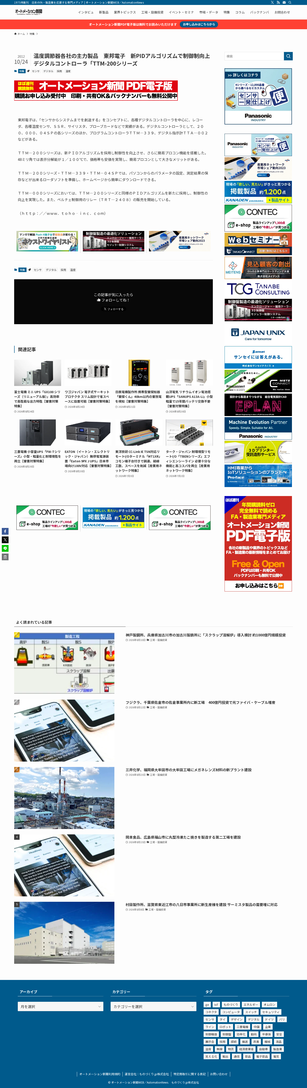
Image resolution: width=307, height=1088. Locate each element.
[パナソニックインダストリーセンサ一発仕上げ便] (258, 123)
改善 (256, 1041)
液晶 (279, 1041)
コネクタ (211, 1012)
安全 (279, 1034)
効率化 (241, 1034)
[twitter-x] (272, 2)
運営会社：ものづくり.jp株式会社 (147, 1074)
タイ (222, 1019)
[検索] (290, 2)
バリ (282, 1019)
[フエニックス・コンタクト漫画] (47, 250)
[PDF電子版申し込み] (96, 99)
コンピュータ (231, 1012)
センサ (36, 71)
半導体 (266, 1034)
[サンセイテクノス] (258, 367)
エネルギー (251, 1004)
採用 (59, 71)
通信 (237, 1056)
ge (207, 1004)
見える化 (211, 1056)
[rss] (278, 2)
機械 (267, 1041)
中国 (257, 1027)
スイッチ (251, 1012)
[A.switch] (258, 462)
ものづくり (231, 1004)
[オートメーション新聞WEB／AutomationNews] (28, 12)
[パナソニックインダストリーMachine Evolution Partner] (258, 438)
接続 (234, 1041)
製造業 (277, 1049)
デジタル (48, 71)
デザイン (236, 1019)
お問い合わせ (219, 1074)
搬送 (245, 1041)
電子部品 (262, 1056)
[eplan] (258, 414)
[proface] (258, 485)
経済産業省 (246, 1049)
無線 (219, 1049)
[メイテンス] (258, 277)
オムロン (269, 1004)
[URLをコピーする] (5, 557)
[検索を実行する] (288, 56)
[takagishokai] (258, 254)
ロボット (225, 1027)
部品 (248, 1056)
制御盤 (226, 1034)
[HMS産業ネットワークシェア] (180, 250)
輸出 (225, 1056)
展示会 (209, 1041)
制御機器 (211, 1034)
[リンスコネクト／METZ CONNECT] (258, 391)
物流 (231, 1049)
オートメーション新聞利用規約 (99, 1074)
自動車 (263, 1049)
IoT (216, 1004)
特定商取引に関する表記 (190, 1074)
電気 (276, 1056)
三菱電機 (242, 1027)
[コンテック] (47, 528)
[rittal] (113, 250)
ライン (209, 1027)
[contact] (284, 2)
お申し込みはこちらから (199, 24)
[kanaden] (113, 526)
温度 (68, 71)
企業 (268, 1027)
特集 (21, 71)
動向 (254, 1034)
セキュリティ (271, 1012)
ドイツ (269, 1019)
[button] (5, 531)
